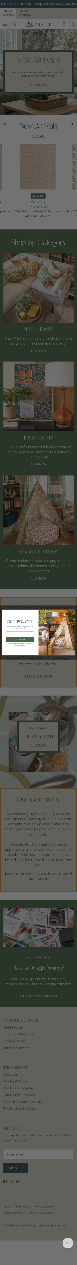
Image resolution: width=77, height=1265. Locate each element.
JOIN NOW (20, 639)
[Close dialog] (72, 612)
